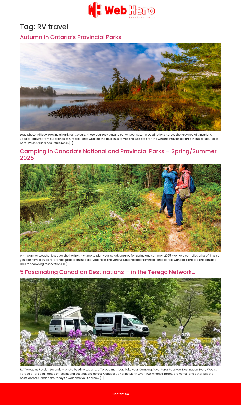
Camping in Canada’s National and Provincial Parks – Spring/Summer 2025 (118, 154)
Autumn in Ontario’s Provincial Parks (70, 37)
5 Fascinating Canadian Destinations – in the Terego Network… (107, 272)
